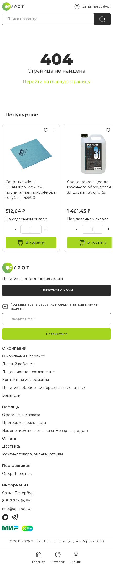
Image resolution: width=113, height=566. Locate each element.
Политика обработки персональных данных (43, 387)
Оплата (9, 438)
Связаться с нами (56, 290)
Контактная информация (25, 379)
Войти (76, 562)
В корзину (35, 242)
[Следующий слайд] (104, 187)
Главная (38, 562)
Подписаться (56, 334)
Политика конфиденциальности (32, 278)
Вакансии (11, 395)
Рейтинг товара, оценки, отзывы (32, 454)
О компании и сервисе (23, 356)
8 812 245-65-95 (16, 500)
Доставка (11, 446)
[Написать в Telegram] (15, 517)
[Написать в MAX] (5, 517)
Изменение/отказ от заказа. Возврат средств (45, 430)
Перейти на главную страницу (56, 81)
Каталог (58, 562)
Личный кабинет (18, 364)
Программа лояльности (24, 422)
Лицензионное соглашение (28, 371)
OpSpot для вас (17, 473)
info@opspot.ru (16, 508)
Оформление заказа (21, 414)
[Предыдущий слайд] (8, 187)
